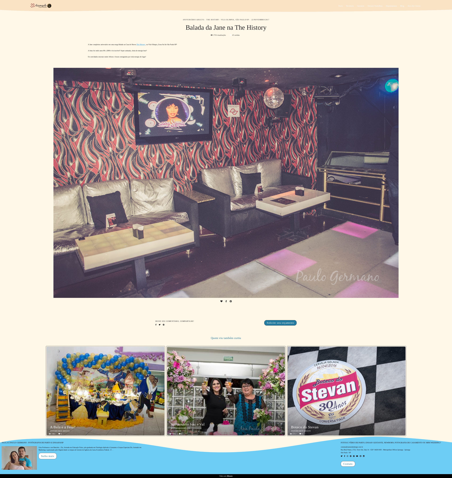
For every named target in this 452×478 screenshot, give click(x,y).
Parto (340, 6)
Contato (348, 463)
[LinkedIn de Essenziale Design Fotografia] (363, 456)
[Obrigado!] (221, 301)
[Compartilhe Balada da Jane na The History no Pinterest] (163, 325)
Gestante (360, 6)
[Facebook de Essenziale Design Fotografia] (344, 456)
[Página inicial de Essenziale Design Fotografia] (49, 6)
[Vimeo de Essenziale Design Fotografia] (354, 456)
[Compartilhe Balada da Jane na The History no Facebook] (155, 325)
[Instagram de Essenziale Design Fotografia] (347, 456)
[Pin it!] (231, 301)
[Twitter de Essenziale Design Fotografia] (341, 456)
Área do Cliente (414, 6)
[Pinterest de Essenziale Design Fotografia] (350, 456)
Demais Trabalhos (375, 6)
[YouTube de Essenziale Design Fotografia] (357, 456)
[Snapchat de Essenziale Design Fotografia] (360, 456)
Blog (402, 6)
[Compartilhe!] (226, 301)
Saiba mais (47, 456)
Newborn (350, 6)
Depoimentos (391, 6)
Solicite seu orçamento (280, 322)
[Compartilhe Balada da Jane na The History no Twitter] (159, 325)
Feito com (226, 476)
